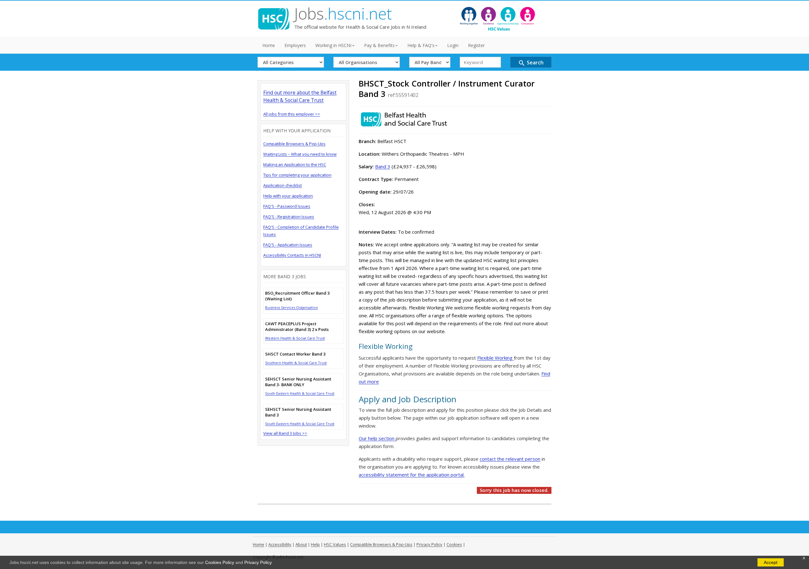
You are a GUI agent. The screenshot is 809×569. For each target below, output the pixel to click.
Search (531, 63)
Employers (295, 45)
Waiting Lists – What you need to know (300, 154)
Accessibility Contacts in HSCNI (292, 255)
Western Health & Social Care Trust (295, 338)
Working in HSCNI (333, 45)
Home (268, 45)
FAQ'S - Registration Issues (288, 216)
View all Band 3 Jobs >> (285, 433)
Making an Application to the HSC (294, 164)
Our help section (377, 438)
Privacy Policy (257, 562)
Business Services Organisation (291, 307)
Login (453, 45)
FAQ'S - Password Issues (286, 206)
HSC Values (335, 544)
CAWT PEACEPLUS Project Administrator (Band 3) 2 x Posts (297, 326)
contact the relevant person (510, 459)
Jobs (343, 13)
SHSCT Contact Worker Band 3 (295, 354)
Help (315, 544)
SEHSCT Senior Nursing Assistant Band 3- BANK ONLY (298, 381)
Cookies (454, 544)
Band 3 (382, 166)
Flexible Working (495, 358)
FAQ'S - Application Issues (287, 245)
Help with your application (288, 196)
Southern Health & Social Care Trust (296, 362)
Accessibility (279, 544)
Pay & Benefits (379, 45)
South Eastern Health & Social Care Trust (299, 393)
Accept (770, 562)
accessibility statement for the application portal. (412, 474)
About (301, 544)
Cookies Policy (219, 562)
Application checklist (282, 185)
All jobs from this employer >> (291, 114)
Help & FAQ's (421, 45)
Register (476, 45)
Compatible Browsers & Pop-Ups (294, 144)
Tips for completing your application (297, 175)
